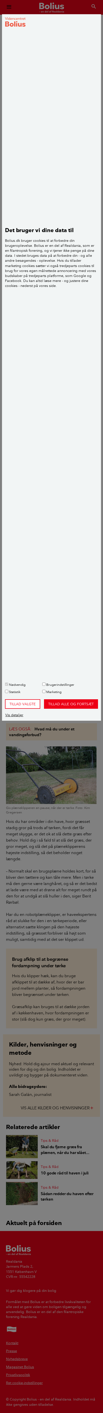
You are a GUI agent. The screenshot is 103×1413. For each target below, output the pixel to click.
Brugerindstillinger (60, 685)
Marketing (54, 692)
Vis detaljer (14, 715)
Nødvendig (17, 685)
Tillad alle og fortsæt (71, 704)
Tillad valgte (23, 704)
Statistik (14, 692)
